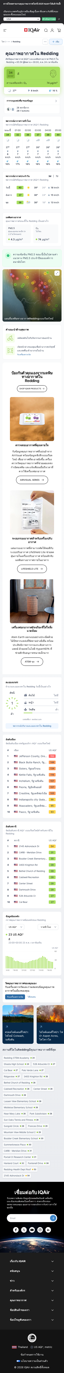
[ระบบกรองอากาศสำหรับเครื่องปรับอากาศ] (32, 512)
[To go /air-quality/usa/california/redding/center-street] (32, 883)
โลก (3, 41)
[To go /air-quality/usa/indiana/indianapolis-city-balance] (32, 799)
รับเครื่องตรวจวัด (24, 354)
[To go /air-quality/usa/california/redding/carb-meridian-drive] (32, 852)
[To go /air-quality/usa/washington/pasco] (32, 812)
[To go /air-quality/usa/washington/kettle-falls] (32, 775)
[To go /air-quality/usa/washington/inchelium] (32, 781)
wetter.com (36, 719)
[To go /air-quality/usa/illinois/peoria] (32, 787)
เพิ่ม (57, 41)
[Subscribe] (53, 1218)
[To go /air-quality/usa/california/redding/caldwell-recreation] (32, 877)
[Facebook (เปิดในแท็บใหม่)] (16, 1230)
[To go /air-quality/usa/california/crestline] (32, 793)
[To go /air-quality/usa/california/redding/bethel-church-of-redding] (32, 871)
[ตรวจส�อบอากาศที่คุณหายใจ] (32, 419)
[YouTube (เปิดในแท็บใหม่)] (32, 1230)
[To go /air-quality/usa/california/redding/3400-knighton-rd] (32, 865)
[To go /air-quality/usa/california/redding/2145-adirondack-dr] (32, 846)
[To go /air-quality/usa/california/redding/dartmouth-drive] (32, 890)
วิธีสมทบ (31, 996)
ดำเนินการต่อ (49, 19)
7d (57, 176)
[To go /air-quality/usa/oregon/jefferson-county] (32, 756)
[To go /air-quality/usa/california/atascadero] (32, 806)
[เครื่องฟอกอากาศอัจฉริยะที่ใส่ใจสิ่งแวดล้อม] (32, 601)
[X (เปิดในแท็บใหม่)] (24, 1230)
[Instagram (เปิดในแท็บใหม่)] (40, 1230)
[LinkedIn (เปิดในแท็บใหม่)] (48, 1230)
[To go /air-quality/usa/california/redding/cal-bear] (32, 902)
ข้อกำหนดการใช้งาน (32, 1354)
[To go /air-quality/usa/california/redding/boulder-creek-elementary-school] (32, 859)
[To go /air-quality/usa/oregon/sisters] (32, 768)
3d (49, 176)
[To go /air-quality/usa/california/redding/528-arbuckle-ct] (32, 896)
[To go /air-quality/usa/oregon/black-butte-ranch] (32, 762)
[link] (46, 30)
